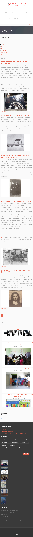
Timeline (3, 50)
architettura (5, 440)
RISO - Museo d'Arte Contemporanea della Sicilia (14, 433)
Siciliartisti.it (5, 429)
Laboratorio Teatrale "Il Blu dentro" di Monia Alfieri (18, 357)
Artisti (20, 12)
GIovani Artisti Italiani (7, 431)
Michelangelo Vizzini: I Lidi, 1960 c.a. (15, 115)
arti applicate (5, 442)
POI (10, 18)
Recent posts (4, 42)
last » (8, 318)
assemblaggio (24, 442)
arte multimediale (15, 440)
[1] (15, 216)
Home (5, 12)
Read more (3, 111)
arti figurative (8, 28)
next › (3, 318)
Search (23, 19)
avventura (4, 445)
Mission (13, 12)
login (24, 25)
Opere (27, 12)
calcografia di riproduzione (9, 448)
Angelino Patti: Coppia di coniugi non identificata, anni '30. (16, 156)
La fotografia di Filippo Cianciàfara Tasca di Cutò (15, 271)
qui (5, 520)
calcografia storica (23, 448)
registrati (29, 25)
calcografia (12, 445)
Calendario (4, 52)
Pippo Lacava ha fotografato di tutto (16, 202)
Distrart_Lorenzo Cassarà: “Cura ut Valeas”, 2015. (15, 63)
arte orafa (24, 440)
